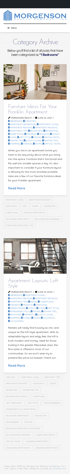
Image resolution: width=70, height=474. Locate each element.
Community (11, 206)
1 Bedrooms (16, 121)
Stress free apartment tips (19, 225)
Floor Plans (17, 134)
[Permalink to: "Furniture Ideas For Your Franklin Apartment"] (35, 82)
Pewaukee (15, 314)
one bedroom (12, 422)
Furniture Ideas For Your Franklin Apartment (32, 109)
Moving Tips (16, 140)
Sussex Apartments (45, 435)
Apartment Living (48, 124)
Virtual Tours (52, 143)
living (13, 137)
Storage (27, 143)
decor (35, 206)
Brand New (36, 130)
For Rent (31, 134)
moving (37, 137)
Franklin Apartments (34, 212)
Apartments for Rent (40, 200)
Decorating (49, 206)
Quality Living (33, 140)
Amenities (30, 121)
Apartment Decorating (23, 124)
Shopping (15, 143)
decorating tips (30, 390)
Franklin (44, 134)
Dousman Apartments (16, 396)
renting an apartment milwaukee (23, 428)
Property (29, 314)
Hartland (41, 304)
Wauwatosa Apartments (18, 448)
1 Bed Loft (11, 377)
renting (28, 422)
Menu (14, 28)
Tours (38, 143)
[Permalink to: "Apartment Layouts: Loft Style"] (35, 256)
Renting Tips (51, 140)
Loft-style (33, 403)
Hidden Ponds (17, 308)
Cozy (24, 206)
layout (56, 134)
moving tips (40, 416)
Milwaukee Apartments (17, 219)
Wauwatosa (17, 321)
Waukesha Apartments (37, 441)
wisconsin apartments (47, 448)
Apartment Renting (21, 127)
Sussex (27, 317)
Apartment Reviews (46, 127)
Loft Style (25, 137)
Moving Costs (51, 137)
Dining (33, 301)
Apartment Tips (18, 130)
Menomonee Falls (20, 311)
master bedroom (52, 403)
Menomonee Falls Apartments (21, 409)
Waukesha (49, 317)
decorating (51, 130)
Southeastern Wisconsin (47, 219)
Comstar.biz (59, 468)
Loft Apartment (14, 403)
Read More (16, 188)
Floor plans (12, 212)
